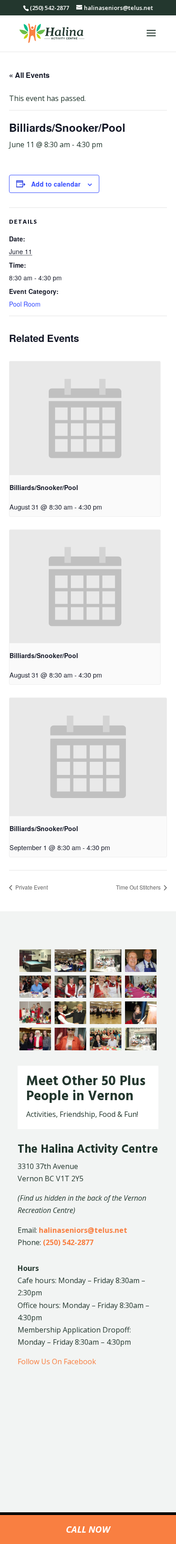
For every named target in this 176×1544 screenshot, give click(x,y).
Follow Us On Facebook (57, 1361)
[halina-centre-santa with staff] (35, 1048)
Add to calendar (55, 183)
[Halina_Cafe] (105, 969)
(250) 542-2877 (68, 1242)
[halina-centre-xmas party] (105, 1048)
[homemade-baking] (141, 1048)
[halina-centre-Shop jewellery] (70, 1048)
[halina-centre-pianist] (141, 1021)
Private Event (31, 887)
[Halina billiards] (35, 969)
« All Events (29, 75)
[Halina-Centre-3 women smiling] (70, 995)
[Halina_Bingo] (70, 969)
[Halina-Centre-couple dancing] (70, 1021)
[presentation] (84, 418)
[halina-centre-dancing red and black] (105, 1021)
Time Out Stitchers (139, 887)
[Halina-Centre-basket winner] (105, 995)
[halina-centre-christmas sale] (35, 1021)
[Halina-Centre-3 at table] (35, 995)
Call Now (88, 1529)
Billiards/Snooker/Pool (43, 487)
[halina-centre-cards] (141, 995)
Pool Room (25, 303)
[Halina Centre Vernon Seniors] (141, 969)
